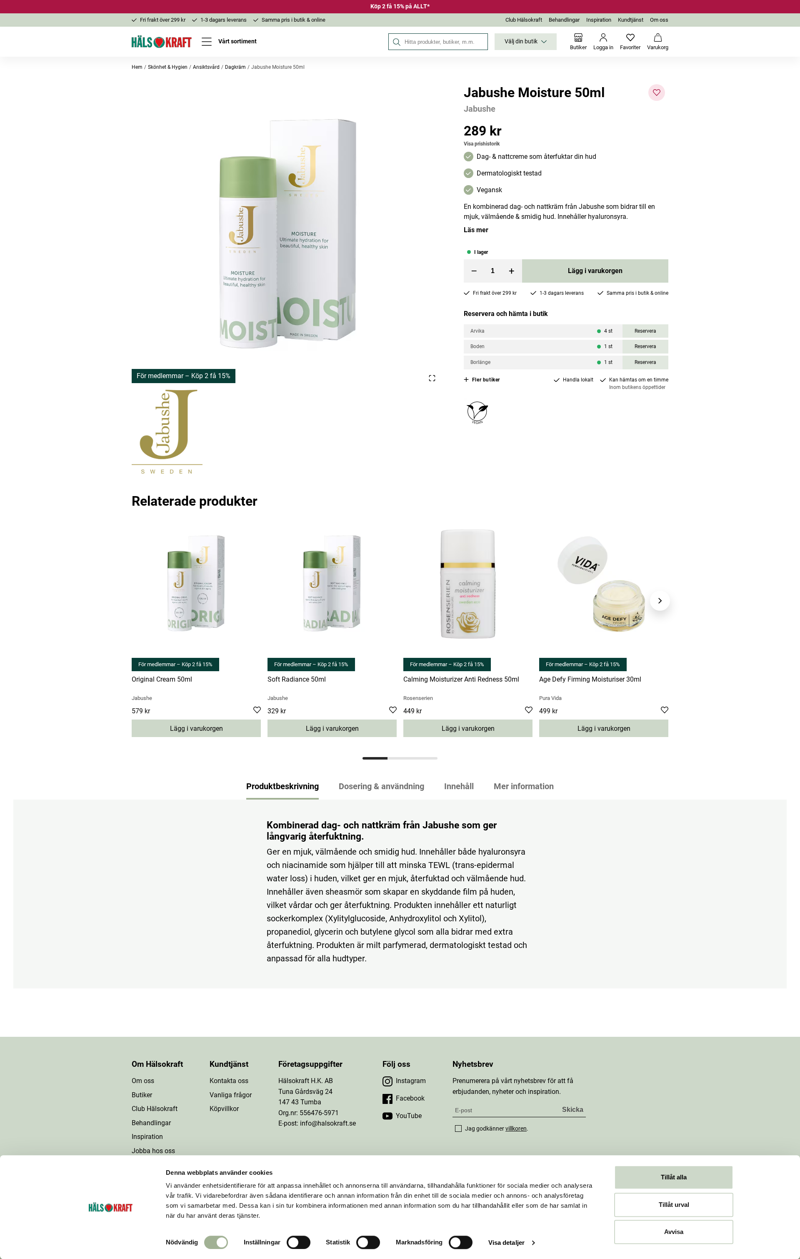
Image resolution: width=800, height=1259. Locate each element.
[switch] (298, 1242)
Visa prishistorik (482, 144)
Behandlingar (564, 20)
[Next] (660, 601)
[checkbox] (458, 1128)
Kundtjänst (630, 20)
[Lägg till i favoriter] (656, 92)
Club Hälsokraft (523, 20)
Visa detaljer (506, 1242)
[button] (288, 234)
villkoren (516, 1128)
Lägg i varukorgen (595, 271)
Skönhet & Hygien (168, 67)
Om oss (659, 20)
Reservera (645, 331)
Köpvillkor (224, 1109)
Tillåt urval (674, 1204)
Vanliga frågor (231, 1095)
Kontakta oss (229, 1081)
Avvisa (673, 1231)
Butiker (142, 1095)
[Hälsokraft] (162, 41)
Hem (137, 67)
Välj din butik (521, 41)
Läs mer (476, 230)
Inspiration (598, 20)
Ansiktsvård (206, 67)
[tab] (375, 758)
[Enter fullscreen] (432, 378)
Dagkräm (235, 67)
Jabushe (479, 109)
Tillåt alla (674, 1177)
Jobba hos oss (153, 1151)
